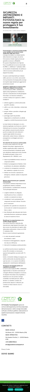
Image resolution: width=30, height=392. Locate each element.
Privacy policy (18, 389)
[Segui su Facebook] (3, 320)
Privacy (3, 349)
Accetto (10, 389)
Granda (7, 30)
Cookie (8, 349)
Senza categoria (21, 30)
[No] (28, 387)
